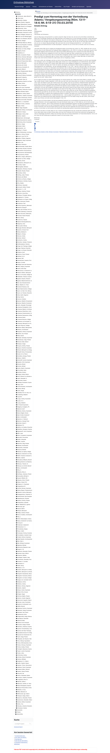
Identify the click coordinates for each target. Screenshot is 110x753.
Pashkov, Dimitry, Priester (23, 500)
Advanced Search (18, 727)
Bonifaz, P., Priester (22, 130)
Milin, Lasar (20, 433)
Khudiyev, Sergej (21, 343)
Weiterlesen (17, 744)
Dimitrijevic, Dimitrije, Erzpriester (25, 181)
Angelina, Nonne (21, 50)
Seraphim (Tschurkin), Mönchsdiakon (26, 575)
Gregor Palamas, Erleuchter (24, 248)
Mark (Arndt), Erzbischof (23, 415)
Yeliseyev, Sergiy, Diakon (23, 695)
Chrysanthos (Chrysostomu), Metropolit (27, 150)
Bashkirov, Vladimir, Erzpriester (24, 95)
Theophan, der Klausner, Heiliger (25, 638)
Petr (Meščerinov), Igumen (23, 504)
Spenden (89, 6)
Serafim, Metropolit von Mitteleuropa (26, 569)
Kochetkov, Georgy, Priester (24, 356)
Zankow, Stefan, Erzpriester (24, 702)
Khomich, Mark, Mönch (22, 341)
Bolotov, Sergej (21, 124)
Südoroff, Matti (21, 620)
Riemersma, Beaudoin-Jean (23, 547)
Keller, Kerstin (20, 335)
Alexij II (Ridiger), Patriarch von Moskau (26, 34)
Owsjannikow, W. (21, 486)
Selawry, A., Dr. (21, 567)
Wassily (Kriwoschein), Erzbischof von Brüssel (28, 687)
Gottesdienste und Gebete (46, 6)
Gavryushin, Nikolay (22, 225)
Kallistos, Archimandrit (22, 329)
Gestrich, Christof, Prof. (23, 229)
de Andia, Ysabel (21, 164)
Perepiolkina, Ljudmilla (22, 502)
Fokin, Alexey (20, 217)
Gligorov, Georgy (21, 234)
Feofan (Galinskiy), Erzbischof (24, 211)
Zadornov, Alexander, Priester (24, 697)
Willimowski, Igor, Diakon (23, 693)
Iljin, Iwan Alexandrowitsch (23, 282)
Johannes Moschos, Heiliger (24, 319)
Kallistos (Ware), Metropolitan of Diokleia (27, 327)
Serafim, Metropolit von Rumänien (25, 571)
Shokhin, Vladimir (21, 588)
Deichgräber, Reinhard (22, 166)
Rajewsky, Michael (21, 545)
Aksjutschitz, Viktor (22, 28)
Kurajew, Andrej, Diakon (23, 374)
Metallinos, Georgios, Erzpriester (25, 429)
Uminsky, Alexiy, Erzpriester (24, 657)
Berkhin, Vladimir (21, 116)
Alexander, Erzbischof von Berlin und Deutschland (29, 32)
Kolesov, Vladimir (21, 358)
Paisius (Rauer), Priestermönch (24, 490)
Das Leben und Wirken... (21, 737)
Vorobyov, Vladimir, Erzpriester (24, 677)
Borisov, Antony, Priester (23, 134)
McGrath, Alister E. (21, 423)
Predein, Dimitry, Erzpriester (24, 537)
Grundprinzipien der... (20, 735)
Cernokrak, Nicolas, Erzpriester (24, 148)
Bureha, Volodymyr (22, 144)
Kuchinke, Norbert (21, 372)
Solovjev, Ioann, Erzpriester (24, 602)
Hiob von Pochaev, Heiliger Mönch (25, 274)
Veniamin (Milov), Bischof (23, 669)
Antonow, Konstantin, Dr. (23, 67)
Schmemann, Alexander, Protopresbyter (27, 559)
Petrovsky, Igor (21, 506)
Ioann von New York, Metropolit (25, 291)
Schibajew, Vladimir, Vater (23, 557)
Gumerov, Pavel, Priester (23, 254)
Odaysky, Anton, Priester (23, 480)
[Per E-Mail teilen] (35, 123)
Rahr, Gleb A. (20, 541)
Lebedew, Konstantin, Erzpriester (25, 382)
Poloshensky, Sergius (22, 529)
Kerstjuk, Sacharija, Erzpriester (24, 337)
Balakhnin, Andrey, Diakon (23, 93)
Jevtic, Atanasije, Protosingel (24, 305)
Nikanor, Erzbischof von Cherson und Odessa (28, 453)
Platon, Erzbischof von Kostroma (25, 520)
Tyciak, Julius (20, 653)
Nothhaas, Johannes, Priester (24, 474)
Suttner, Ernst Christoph (23, 622)
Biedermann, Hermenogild (23, 118)
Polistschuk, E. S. (21, 527)
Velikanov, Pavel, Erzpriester (24, 667)
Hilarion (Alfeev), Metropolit (24, 272)
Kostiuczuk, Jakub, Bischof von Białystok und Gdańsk (30, 16)
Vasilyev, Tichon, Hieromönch (24, 665)
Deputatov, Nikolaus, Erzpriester (25, 168)
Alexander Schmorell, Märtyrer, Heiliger (26, 30)
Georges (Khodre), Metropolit (24, 227)
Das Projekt (67, 6)
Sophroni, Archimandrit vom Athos (25, 604)
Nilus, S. (19, 470)
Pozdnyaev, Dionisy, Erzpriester (25, 533)
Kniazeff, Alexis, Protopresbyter (25, 352)
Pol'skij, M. (20, 522)
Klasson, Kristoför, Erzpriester (24, 347)
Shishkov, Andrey (21, 584)
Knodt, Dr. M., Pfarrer (22, 354)
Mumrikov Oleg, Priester (23, 443)
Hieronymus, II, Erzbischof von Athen (26, 270)
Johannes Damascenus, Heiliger (25, 315)
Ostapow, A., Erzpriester (23, 484)
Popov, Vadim (20, 531)
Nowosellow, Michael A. (23, 476)
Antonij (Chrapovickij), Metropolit (25, 61)
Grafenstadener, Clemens (23, 244)
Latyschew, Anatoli (21, 380)
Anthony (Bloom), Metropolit (24, 59)
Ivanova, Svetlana (21, 299)
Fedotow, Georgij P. (22, 207)
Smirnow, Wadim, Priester (23, 596)
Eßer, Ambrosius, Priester (23, 201)
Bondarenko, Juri (21, 128)
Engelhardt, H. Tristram (23, 197)
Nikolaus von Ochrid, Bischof (24, 466)
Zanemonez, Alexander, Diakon (24, 699)
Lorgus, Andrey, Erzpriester (24, 398)
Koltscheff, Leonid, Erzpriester (24, 360)
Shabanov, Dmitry (21, 581)
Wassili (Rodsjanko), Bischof (24, 685)
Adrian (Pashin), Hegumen (23, 22)
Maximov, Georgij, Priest (23, 421)
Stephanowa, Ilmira (22, 614)
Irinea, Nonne (20, 297)
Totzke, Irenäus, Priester (23, 647)
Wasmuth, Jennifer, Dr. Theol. (24, 683)
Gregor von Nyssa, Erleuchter (24, 250)
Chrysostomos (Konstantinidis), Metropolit (27, 152)
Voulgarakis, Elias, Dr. (22, 679)
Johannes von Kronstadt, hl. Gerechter (26, 321)
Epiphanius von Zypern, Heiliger (25, 199)
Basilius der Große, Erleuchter (24, 99)
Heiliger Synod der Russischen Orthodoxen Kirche (29, 264)
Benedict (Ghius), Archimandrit (24, 109)
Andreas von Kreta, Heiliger (24, 48)
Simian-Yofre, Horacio (22, 592)
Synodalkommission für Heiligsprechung (27, 632)
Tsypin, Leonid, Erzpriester (23, 651)
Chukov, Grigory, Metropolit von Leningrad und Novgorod (31, 156)
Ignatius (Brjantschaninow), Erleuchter (26, 280)
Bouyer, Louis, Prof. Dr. (22, 136)
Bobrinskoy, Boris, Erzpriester (24, 122)
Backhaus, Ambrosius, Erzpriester (25, 89)
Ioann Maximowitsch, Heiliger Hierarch (26, 288)
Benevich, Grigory (21, 111)
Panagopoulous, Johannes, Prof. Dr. (26, 494)
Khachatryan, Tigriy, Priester (24, 339)
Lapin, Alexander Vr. (22, 378)
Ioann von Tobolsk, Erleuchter (24, 293)
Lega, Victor (20, 384)
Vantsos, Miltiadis (21, 659)
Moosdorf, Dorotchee (22, 437)
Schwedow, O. (20, 563)
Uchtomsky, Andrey (22, 655)
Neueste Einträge (19, 6)
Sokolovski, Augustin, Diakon (24, 600)
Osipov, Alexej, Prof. (22, 482)
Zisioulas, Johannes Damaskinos (25, 706)
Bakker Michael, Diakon (23, 91)
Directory (18, 12)
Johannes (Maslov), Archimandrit (25, 309)
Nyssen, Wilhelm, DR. (22, 478)
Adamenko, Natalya (22, 20)
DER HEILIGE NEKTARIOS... (21, 740)
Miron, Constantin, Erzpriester (24, 435)
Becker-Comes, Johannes (23, 103)
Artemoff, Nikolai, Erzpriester (24, 75)
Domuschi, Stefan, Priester (23, 187)
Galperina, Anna (21, 223)
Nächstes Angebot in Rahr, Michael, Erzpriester (71, 131)
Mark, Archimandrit (22, 417)
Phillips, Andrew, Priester (23, 512)
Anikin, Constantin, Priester (23, 55)
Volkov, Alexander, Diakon (23, 675)
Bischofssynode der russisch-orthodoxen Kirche (29, 120)
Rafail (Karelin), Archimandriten (24, 539)
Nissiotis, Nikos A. (21, 472)
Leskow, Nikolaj (21, 388)
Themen (34, 6)
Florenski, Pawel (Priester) (23, 215)
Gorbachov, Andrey (22, 240)
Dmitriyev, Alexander (22, 185)
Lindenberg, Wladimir (22, 394)
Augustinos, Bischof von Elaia (24, 81)
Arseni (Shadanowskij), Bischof (24, 71)
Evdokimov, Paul (21, 203)
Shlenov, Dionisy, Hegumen (23, 586)
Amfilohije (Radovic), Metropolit (25, 42)
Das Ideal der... (18, 739)
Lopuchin (19, 396)
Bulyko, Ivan (20, 142)
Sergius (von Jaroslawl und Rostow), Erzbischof (29, 579)
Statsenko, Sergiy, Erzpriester (24, 610)
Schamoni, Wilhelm (21, 555)
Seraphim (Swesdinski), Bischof (25, 573)
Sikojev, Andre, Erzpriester (23, 590)
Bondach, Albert (21, 126)
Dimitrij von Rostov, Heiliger (24, 179)
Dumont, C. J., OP (21, 189)
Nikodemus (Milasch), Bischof (24, 459)
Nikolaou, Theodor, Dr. (22, 463)
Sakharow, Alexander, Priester (24, 551)
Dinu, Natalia (20, 183)
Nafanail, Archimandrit (22, 445)
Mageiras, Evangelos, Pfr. (23, 406)
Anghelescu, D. (21, 52)
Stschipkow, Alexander (22, 618)
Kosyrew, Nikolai (21, 364)
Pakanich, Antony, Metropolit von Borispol (27, 492)
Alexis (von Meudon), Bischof (24, 38)
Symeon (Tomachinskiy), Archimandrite (26, 628)
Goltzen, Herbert (21, 238)
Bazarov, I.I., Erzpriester (23, 101)
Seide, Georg (20, 565)
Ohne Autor (20, 18)
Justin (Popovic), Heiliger (23, 325)
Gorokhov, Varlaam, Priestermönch (25, 242)
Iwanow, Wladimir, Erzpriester (24, 303)
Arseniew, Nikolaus (21, 73)
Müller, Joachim (21, 441)
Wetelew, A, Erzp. (21, 689)
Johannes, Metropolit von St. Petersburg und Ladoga (30, 323)
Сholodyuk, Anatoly (22, 708)
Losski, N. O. (20, 400)
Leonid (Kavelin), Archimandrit (24, 386)
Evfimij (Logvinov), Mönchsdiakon (25, 205)
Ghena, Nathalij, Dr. (22, 232)
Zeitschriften (58, 6)
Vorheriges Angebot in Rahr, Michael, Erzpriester (46, 131)
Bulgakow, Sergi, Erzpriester (24, 140)
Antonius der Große (22, 65)
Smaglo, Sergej (21, 594)
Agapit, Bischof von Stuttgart (24, 26)
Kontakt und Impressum (78, 6)
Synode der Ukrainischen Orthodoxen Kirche (28, 634)
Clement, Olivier (21, 160)
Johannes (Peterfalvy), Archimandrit (26, 311)
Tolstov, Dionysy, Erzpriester (24, 645)
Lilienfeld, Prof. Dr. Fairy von (24, 392)
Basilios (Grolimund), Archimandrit (25, 97)
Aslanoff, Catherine (22, 77)
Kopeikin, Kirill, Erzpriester (23, 362)
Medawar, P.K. (20, 425)
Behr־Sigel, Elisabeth (22, 107)
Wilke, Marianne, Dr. (22, 691)
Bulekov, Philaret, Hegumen (24, 138)
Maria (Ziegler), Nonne (22, 413)
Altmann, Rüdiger (21, 40)
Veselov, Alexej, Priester (23, 671)
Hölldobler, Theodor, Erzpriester (25, 276)
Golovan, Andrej (21, 236)
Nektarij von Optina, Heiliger (24, 451)
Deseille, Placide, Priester (23, 170)
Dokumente (19, 710)
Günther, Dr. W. (21, 256)
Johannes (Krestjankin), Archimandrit (26, 307)
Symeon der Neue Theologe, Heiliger (26, 630)
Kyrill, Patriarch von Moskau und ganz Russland (28, 376)
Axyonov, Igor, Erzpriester (23, 87)
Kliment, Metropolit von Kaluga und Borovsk (28, 350)
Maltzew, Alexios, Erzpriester (24, 411)
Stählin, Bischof (21, 606)
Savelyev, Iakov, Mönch (23, 553)
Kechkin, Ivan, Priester (22, 333)
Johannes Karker (21, 317)
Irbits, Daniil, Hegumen (22, 295)
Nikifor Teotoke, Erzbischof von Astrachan (27, 455)
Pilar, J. (19, 516)
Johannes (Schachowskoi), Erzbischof (26, 313)
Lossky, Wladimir (21, 402)
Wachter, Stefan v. (21, 681)
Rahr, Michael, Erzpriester (23, 543)
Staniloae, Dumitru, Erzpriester (24, 608)
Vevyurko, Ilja (20, 673)
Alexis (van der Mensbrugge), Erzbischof (27, 36)
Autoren (28, 6)
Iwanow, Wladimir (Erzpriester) (24, 301)
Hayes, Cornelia (21, 262)
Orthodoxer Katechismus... (21, 742)
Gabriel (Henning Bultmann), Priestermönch (27, 221)
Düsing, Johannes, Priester (23, 191)
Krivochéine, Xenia (21, 370)
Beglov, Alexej (20, 105)
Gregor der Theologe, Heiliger (24, 246)
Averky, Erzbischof (21, 85)
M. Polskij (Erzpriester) (22, 404)
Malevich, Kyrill (21, 409)
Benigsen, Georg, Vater (22, 114)
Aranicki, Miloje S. (21, 69)
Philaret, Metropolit (22, 510)
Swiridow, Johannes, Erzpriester (25, 626)
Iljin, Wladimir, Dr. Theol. (23, 284)
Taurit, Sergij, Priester (22, 636)
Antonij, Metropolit (21, 63)
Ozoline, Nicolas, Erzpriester (24, 488)
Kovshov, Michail (21, 366)
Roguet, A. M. (20, 549)
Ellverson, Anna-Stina (22, 193)
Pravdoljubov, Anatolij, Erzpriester (25, 535)
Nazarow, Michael (21, 449)
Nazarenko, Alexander (22, 447)
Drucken (37, 121)
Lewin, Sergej (20, 390)
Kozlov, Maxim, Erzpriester (23, 368)
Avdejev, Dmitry (21, 83)
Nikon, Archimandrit (22, 468)
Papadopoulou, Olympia (23, 498)
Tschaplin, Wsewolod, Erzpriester (25, 649)
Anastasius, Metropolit (22, 46)
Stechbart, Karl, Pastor (22, 612)
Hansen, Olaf (20, 258)
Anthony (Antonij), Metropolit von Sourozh (27, 57)
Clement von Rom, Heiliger (23, 158)
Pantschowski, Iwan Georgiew (24, 496)
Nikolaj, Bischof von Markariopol (25, 461)
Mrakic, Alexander (21, 439)
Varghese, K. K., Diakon (23, 661)
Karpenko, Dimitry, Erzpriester (24, 331)
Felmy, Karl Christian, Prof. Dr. (24, 209)
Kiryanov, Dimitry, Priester (23, 345)
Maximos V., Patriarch (22, 419)
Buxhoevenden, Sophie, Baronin (25, 146)
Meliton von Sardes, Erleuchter (24, 427)
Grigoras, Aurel (21, 252)
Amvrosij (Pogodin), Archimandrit (25, 44)
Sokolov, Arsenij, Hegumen (23, 598)
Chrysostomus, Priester (23, 154)
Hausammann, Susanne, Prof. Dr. (25, 260)
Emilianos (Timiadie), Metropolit (25, 195)
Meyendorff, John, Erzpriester (24, 431)
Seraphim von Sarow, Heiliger (24, 577)
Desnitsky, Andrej (21, 173)
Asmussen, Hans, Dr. (22, 79)
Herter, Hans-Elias (21, 268)
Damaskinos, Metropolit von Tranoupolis (27, 162)
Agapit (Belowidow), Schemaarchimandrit (27, 24)
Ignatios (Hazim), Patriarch (23, 278)
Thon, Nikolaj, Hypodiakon (23, 640)
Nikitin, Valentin (21, 457)
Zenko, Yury (20, 704)
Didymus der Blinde (22, 177)
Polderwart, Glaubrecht (23, 525)
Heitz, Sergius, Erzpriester (23, 266)
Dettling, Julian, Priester (23, 175)
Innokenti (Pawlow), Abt (23, 286)
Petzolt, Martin (21, 508)
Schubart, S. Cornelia (22, 561)
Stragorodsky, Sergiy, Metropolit (25, 616)
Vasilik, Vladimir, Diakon (23, 663)
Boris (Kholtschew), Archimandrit (25, 132)
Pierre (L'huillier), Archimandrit (24, 514)
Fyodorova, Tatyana (22, 219)
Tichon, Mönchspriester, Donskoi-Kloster (27, 643)
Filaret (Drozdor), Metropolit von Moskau (27, 213)
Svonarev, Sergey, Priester (23, 624)
